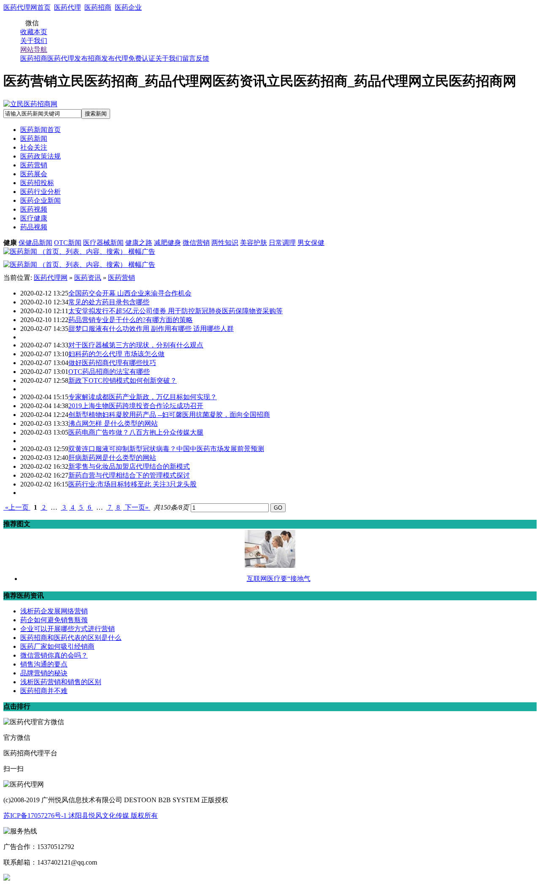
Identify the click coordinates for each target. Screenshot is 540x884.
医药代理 (67, 7)
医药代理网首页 (27, 7)
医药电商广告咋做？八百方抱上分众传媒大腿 (135, 432)
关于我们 (33, 40)
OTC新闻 (67, 242)
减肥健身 (167, 242)
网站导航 (33, 49)
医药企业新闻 (40, 200)
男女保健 (310, 242)
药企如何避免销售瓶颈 (54, 619)
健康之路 (138, 242)
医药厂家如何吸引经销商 (57, 646)
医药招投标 (37, 182)
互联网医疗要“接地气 (278, 578)
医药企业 (128, 7)
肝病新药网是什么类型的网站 (112, 457)
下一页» (136, 507)
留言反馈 (195, 58)
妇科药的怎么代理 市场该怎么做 (116, 353)
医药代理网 (51, 277)
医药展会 (33, 173)
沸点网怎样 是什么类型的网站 (113, 423)
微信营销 (196, 242)
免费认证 (141, 58)
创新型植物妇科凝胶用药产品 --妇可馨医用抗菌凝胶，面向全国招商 (169, 414)
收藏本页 (33, 31)
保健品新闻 (35, 242)
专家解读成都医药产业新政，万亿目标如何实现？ (142, 396)
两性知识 (224, 242)
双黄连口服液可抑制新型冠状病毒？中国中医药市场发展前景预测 (166, 448)
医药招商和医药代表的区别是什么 (71, 637)
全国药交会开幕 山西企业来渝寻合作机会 (130, 293)
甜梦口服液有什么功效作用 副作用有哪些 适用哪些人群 (151, 328)
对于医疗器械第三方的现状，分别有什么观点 (135, 345)
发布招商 (87, 58)
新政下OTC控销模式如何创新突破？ (122, 380)
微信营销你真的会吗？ (54, 655)
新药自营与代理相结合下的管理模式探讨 (129, 475)
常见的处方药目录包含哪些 (108, 302)
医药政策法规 (40, 156)
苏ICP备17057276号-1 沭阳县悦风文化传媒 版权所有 (80, 815)
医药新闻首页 (40, 129)
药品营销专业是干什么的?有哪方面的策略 (130, 319)
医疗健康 (33, 218)
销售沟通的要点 (44, 664)
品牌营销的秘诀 (44, 673)
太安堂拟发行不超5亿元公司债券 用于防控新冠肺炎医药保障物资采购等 (175, 310)
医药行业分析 (40, 191)
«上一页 (16, 507)
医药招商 (97, 7)
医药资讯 (87, 277)
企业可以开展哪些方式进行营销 (67, 628)
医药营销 (33, 165)
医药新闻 (33, 138)
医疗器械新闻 (103, 242)
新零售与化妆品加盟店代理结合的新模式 (129, 466)
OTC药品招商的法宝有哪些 (109, 371)
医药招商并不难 (44, 690)
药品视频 (33, 227)
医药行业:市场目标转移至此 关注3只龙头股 (132, 484)
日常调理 (282, 242)
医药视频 (33, 209)
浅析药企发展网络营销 (54, 611)
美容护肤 (253, 242)
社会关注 (33, 147)
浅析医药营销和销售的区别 (60, 681)
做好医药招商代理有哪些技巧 (112, 362)
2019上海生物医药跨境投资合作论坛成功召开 (135, 405)
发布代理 (114, 58)
